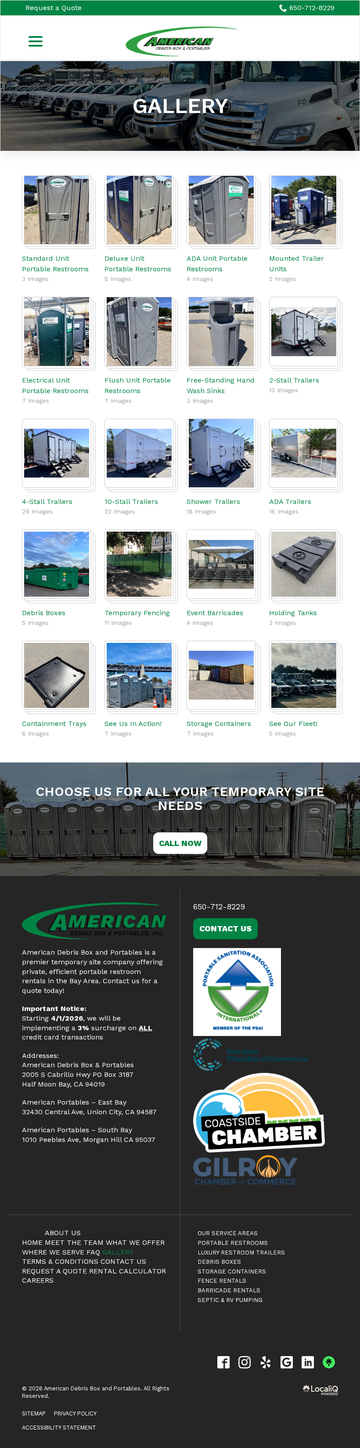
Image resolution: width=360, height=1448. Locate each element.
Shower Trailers (213, 501)
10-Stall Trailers (131, 501)
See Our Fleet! (293, 723)
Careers (38, 1280)
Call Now (180, 843)
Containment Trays (54, 723)
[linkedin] (307, 1362)
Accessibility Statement (59, 1427)
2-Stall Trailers (294, 380)
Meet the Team (74, 1242)
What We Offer (135, 1242)
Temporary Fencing (137, 613)
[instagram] (244, 1362)
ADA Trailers (290, 501)
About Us (63, 1233)
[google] (286, 1362)
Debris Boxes (43, 613)
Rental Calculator (127, 1271)
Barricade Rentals (229, 1290)
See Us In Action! (133, 723)
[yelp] (265, 1362)
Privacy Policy (75, 1413)
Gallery (180, 106)
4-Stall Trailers (47, 501)
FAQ (93, 1252)
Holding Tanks (293, 613)
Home (32, 1242)
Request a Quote (53, 8)
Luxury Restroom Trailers (241, 1252)
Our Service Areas (228, 1233)
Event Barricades (215, 613)
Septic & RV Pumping (230, 1300)
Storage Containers (219, 723)
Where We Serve (53, 1252)
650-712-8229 (312, 8)
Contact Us (225, 928)
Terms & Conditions (60, 1261)
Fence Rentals (222, 1280)
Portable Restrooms (233, 1243)
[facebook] (223, 1362)
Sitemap (34, 1413)
